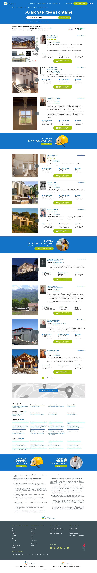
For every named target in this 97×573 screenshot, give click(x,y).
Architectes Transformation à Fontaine (19, 445)
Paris (13, 528)
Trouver (46, 144)
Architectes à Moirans (71, 406)
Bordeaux (14, 535)
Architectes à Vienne (52, 414)
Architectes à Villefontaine (72, 414)
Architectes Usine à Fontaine (72, 431)
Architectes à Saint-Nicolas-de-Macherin (20, 406)
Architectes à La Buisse (71, 404)
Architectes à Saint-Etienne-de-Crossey (56, 406)
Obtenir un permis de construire (57, 530)
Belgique (33, 530)
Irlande (32, 537)
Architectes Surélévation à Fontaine (74, 441)
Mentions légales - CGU (74, 533)
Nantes (13, 538)
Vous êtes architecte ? (80, 3)
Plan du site (72, 531)
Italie (32, 538)
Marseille (14, 531)
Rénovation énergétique (55, 531)
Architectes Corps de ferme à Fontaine (56, 426)
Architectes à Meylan (71, 412)
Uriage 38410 (55, 212)
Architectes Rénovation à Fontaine (37, 441)
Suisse (32, 545)
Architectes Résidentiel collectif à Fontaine (75, 427)
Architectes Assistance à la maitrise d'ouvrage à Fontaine (39, 446)
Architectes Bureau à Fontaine (73, 429)
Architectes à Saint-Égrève (17, 414)
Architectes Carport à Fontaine (73, 426)
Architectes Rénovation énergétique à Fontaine (55, 442)
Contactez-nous (56, 3)
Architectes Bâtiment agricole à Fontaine (56, 431)
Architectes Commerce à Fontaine (19, 429)
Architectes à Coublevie (16, 404)
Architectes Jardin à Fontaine (72, 445)
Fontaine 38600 (56, 42)
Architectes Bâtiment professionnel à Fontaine (55, 429)
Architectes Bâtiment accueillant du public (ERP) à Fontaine (56, 434)
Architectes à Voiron (16, 415)
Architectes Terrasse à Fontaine (54, 443)
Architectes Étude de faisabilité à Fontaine (38, 448)
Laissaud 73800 (56, 353)
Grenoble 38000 (56, 40)
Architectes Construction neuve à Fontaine (20, 441)
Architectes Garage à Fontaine (36, 427)
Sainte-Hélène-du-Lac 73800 (59, 323)
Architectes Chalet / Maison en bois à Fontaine (55, 423)
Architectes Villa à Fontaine (72, 425)
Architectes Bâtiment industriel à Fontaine (38, 431)
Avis (50, 3)
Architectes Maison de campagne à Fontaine (39, 425)
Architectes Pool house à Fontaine (18, 427)
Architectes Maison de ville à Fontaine (19, 425)
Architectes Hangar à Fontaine (18, 431)
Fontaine (21, 419)
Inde (32, 535)
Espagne (33, 533)
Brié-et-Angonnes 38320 (58, 262)
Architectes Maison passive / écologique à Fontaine (38, 423)
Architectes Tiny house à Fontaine (55, 425)
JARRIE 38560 (56, 185)
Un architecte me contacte (34, 3)
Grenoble (14, 547)
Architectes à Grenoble (53, 412)
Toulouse (14, 533)
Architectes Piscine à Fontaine (54, 445)
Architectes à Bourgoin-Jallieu (18, 412)
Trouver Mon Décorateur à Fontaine (61, 566)
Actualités (71, 530)
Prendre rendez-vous (44, 248)
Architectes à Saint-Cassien (53, 404)
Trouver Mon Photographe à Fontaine (23, 566)
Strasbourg (14, 540)
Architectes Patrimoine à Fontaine (37, 433)
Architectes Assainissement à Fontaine (56, 448)
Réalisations (45, 3)
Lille (13, 543)
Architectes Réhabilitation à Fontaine (74, 448)
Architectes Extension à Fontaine (18, 443)
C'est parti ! (60, 466)
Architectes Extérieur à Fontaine (18, 433)
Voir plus (46, 21)
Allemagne (33, 528)
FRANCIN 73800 (56, 289)
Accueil (13, 7)
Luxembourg (34, 540)
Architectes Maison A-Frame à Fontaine (38, 426)
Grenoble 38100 (56, 71)
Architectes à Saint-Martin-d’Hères (37, 414)
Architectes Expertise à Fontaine (36, 443)
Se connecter (68, 3)
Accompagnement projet (56, 533)
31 (51, 377)
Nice (13, 537)
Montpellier (14, 549)
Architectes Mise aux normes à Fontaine (75, 443)
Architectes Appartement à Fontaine (55, 427)
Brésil (32, 531)
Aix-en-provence (16, 545)
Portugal (33, 542)
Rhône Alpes (31, 7)
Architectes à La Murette (35, 406)
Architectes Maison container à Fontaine (20, 426)
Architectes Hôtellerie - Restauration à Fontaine (37, 429)
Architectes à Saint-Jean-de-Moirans (37, 404)
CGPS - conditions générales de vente (76, 535)
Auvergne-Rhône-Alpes (22, 7)
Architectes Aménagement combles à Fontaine (19, 450)
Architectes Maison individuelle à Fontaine (20, 422)
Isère (36, 7)
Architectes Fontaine (43, 7)
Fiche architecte (81, 35)
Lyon (13, 530)
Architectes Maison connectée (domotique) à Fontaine (76, 423)
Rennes (13, 542)
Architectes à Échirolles (34, 412)
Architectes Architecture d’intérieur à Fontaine (21, 448)
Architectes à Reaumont (16, 407)
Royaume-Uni (34, 543)
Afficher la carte (49, 390)
